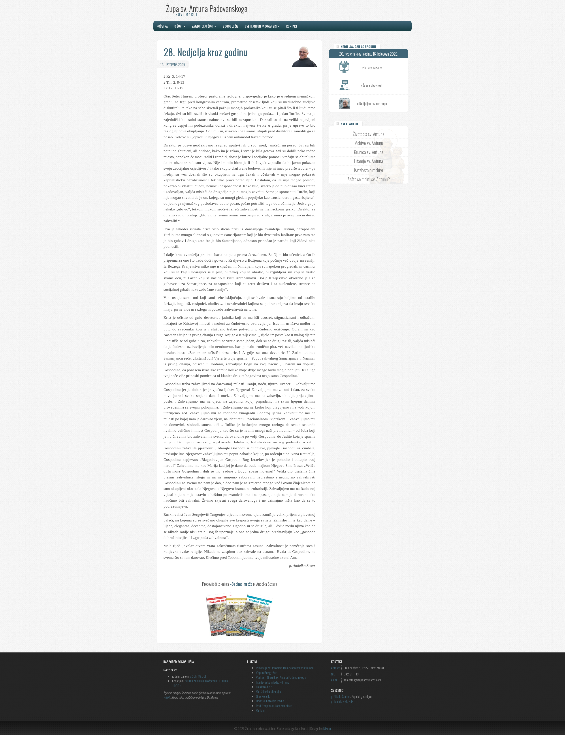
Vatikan (260, 710)
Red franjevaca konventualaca (274, 705)
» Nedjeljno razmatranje (372, 103)
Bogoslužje (230, 26)
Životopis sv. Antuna (368, 133)
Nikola (327, 728)
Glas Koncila (263, 696)
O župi (178, 26)
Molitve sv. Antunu (368, 142)
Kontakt (291, 26)
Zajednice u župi (203, 26)
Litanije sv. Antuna (368, 161)
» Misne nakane (372, 67)
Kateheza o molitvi (368, 170)
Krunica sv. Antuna (368, 151)
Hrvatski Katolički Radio (270, 700)
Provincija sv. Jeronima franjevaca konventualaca (285, 667)
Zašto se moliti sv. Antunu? (368, 179)
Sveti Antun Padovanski (261, 26)
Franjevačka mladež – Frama (273, 682)
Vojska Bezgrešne (266, 672)
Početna (162, 26)
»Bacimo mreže (241, 584)
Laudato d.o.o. (264, 686)
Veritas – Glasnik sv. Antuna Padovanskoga (281, 677)
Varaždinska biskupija (268, 691)
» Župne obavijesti (371, 85)
